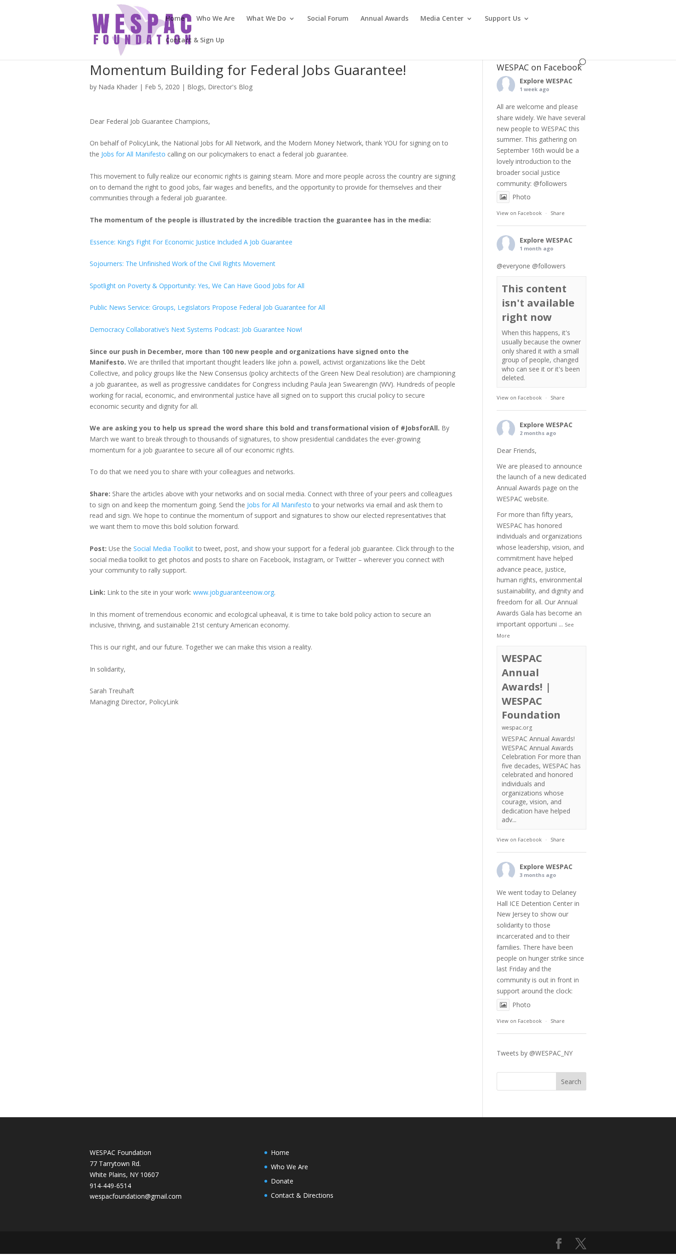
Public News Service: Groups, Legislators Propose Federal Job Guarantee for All (207, 307)
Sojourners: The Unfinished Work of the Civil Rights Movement (182, 263)
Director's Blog (230, 86)
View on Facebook (519, 212)
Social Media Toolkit (163, 548)
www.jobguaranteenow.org (233, 592)
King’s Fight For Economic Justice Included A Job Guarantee (204, 242)
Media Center (442, 19)
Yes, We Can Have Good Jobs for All (251, 285)
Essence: (103, 242)
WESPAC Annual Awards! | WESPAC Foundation (531, 686)
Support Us (503, 19)
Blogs (195, 86)
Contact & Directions (302, 1195)
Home (175, 19)
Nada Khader (117, 86)
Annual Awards (384, 19)
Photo (521, 196)
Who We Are (215, 19)
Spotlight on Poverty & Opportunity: (144, 285)
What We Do (266, 19)
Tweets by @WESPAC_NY (535, 1053)
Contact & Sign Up (195, 40)
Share (557, 212)
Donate (282, 1181)
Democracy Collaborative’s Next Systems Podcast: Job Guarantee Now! (196, 329)
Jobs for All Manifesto (133, 154)
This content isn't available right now (538, 302)
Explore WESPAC (546, 80)
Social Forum (328, 19)
